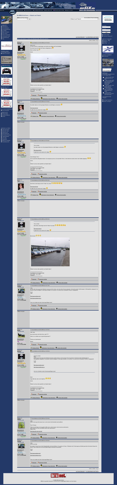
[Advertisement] (6, 123)
